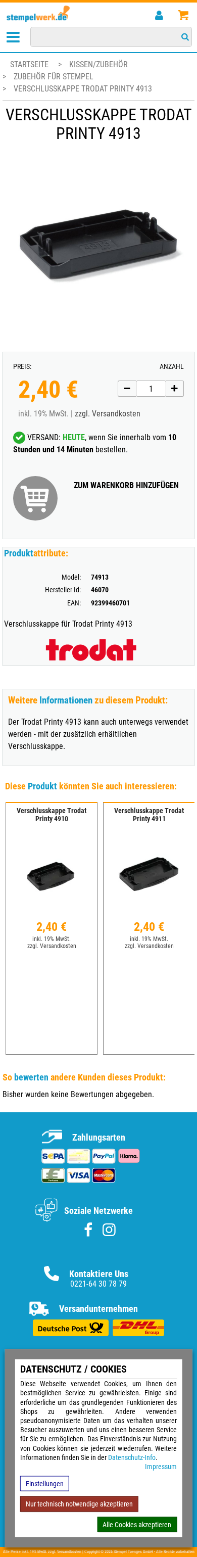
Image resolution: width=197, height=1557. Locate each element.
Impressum (161, 1466)
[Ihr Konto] (159, 15)
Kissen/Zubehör (98, 64)
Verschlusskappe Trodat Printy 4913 (83, 88)
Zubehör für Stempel (53, 76)
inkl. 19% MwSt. (51, 938)
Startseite (29, 64)
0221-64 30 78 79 (98, 1284)
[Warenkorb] (183, 15)
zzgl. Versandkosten (107, 413)
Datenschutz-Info (132, 1457)
